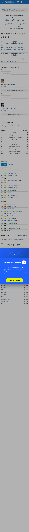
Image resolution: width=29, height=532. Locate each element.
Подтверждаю (14, 280)
